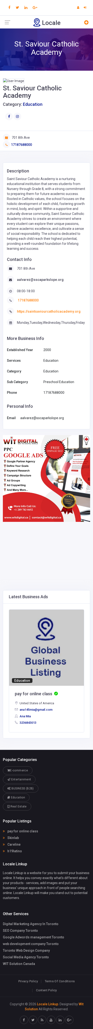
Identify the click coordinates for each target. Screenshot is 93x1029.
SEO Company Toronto (20, 930)
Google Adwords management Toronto (33, 937)
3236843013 (27, 722)
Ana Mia (25, 716)
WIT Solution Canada (19, 964)
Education (32, 104)
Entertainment (20, 779)
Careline (14, 844)
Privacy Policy (28, 981)
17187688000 (21, 145)
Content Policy (46, 990)
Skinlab (13, 838)
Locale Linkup (47, 1004)
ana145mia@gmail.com (35, 709)
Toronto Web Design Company (26, 950)
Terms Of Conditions (60, 981)
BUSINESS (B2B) (22, 788)
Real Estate (18, 806)
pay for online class (22, 831)
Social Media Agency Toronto (26, 957)
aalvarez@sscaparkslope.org (40, 280)
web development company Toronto (31, 944)
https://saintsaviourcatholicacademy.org (49, 311)
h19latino (14, 851)
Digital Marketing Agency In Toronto (30, 924)
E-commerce (19, 770)
